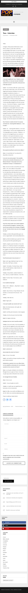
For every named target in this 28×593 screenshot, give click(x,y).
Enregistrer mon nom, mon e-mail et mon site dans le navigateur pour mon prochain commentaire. (13, 457)
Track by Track (6, 568)
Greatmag (15, 589)
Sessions (5, 566)
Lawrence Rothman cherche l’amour (13, 506)
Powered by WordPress (5, 589)
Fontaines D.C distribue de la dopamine (14, 4)
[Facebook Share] (4, 399)
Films (4, 554)
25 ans (4, 537)
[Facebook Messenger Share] (10, 399)
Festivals (5, 552)
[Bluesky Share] (7, 399)
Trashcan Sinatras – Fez (20, 406)
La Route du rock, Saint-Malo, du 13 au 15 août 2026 (14, 493)
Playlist (4, 564)
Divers (4, 550)
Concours (5, 544)
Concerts (5, 542)
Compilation (5, 541)
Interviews (5, 556)
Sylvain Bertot (5, 35)
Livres (4, 558)
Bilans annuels (6, 539)
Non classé (5, 562)
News (4, 560)
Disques (4, 546)
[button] (13, 6)
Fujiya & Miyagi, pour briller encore (13, 502)
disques (6, 29)
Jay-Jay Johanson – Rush (8, 406)
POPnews (17, 14)
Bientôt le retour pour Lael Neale (13, 510)
